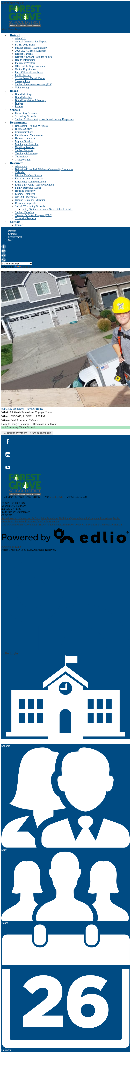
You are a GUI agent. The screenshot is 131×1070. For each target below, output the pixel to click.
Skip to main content (12, 2)
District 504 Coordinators (28, 175)
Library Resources (25, 193)
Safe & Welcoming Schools (30, 206)
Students (12, 233)
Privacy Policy (45, 524)
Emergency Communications (30, 181)
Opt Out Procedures (26, 196)
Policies (19, 106)
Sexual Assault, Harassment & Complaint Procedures (30, 518)
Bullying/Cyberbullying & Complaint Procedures (85, 518)
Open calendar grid (40, 432)
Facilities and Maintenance (29, 135)
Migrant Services (24, 141)
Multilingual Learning (27, 144)
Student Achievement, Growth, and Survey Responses (44, 119)
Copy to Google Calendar (15, 424)
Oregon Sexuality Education (30, 199)
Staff (10, 240)
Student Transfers (24, 212)
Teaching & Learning (26, 153)
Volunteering (22, 87)
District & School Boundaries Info (33, 56)
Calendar (20, 172)
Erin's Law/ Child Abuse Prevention (34, 184)
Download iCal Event (44, 424)
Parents (12, 230)
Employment (15, 236)
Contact (19, 225)
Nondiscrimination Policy (68, 524)
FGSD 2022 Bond (25, 44)
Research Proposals (25, 203)
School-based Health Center (30, 78)
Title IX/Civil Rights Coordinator (19, 524)
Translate (27, 266)
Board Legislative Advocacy (30, 100)
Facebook (3, 246)
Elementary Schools (26, 113)
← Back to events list (15, 432)
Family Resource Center (28, 187)
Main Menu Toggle (11, 29)
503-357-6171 (57, 496)
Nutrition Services (24, 147)
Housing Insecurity (25, 190)
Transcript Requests (25, 218)
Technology (21, 156)
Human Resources (25, 138)
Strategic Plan (22, 81)
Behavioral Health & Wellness (31, 125)
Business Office (23, 128)
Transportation (23, 159)
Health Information (25, 59)
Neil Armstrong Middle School (18, 427)
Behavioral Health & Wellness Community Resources (44, 169)
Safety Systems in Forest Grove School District (47, 209)
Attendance (21, 166)
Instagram (3, 251)
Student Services (24, 150)
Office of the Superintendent (30, 66)
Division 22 (115, 524)
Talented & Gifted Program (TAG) (33, 215)
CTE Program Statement (95, 524)
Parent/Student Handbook (29, 72)
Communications (24, 132)
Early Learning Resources (29, 178)
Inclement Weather (25, 63)
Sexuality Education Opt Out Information (36, 521)
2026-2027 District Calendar (30, 50)
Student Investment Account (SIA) (33, 84)
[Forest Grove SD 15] (24, 16)
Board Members (23, 97)
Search (3, 260)
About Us (20, 38)
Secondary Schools (25, 116)
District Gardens (24, 53)
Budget (19, 103)
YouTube (3, 255)
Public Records (23, 75)
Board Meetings (23, 94)
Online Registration (25, 69)
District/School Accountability (31, 47)
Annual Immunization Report (31, 41)
